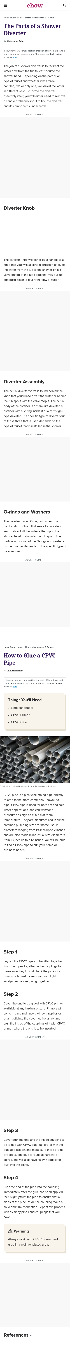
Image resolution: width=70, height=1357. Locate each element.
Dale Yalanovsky (15, 670)
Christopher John (15, 41)
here (15, 57)
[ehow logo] (35, 5)
